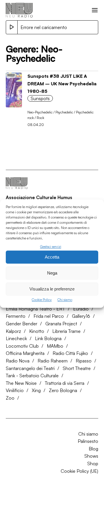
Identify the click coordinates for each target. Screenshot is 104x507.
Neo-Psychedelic (40, 112)
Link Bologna (48, 338)
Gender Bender (21, 323)
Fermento (15, 316)
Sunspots (40, 98)
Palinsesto (88, 441)
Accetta (52, 257)
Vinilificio (15, 390)
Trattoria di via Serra (64, 383)
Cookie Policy (42, 300)
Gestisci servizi (50, 246)
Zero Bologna (63, 390)
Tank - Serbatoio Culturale (32, 375)
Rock (40, 118)
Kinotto (36, 331)
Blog (93, 449)
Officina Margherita (25, 353)
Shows (91, 456)
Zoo (10, 398)
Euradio (81, 309)
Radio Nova (17, 361)
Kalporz (13, 331)
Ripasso (84, 361)
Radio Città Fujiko (70, 353)
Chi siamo (64, 300)
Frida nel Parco (49, 316)
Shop (92, 463)
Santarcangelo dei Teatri (30, 368)
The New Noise (21, 383)
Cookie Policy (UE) (79, 471)
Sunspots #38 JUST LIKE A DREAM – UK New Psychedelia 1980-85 (61, 83)
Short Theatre (77, 368)
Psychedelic (64, 112)
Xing (36, 390)
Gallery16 (81, 316)
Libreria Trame (66, 331)
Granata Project (61, 323)
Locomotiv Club (22, 346)
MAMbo (55, 346)
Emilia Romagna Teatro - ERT (35, 309)
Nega (52, 272)
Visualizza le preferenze (52, 288)
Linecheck (16, 338)
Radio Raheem (53, 361)
